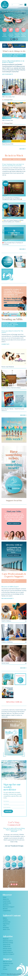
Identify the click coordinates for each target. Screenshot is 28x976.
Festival (15, 56)
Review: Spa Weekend (7, 366)
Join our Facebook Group (10, 35)
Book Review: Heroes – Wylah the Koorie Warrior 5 (12, 409)
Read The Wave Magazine (23, 35)
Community (13, 323)
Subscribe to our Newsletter (17, 35)
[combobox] (15, 4)
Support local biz (14, 500)
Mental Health (6, 581)
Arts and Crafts (18, 54)
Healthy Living (7, 324)
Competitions (7, 159)
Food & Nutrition (7, 580)
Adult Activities (7, 54)
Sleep (14, 581)
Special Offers (17, 159)
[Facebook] (11, 39)
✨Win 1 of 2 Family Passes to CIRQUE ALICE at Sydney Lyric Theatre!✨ (12, 220)
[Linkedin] (17, 39)
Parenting (5, 323)
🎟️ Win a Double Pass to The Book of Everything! (12, 243)
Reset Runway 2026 (7, 144)
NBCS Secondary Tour (8, 96)
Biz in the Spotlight (8, 326)
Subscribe (8, 811)
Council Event (7, 56)
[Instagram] (14, 39)
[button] (25, 5)
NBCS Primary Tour (7, 120)
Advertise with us (14, 701)
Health (16, 580)
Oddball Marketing (16, 974)
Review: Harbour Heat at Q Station (11, 387)
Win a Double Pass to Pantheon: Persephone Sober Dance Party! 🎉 (12, 198)
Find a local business (4, 35)
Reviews (15, 324)
